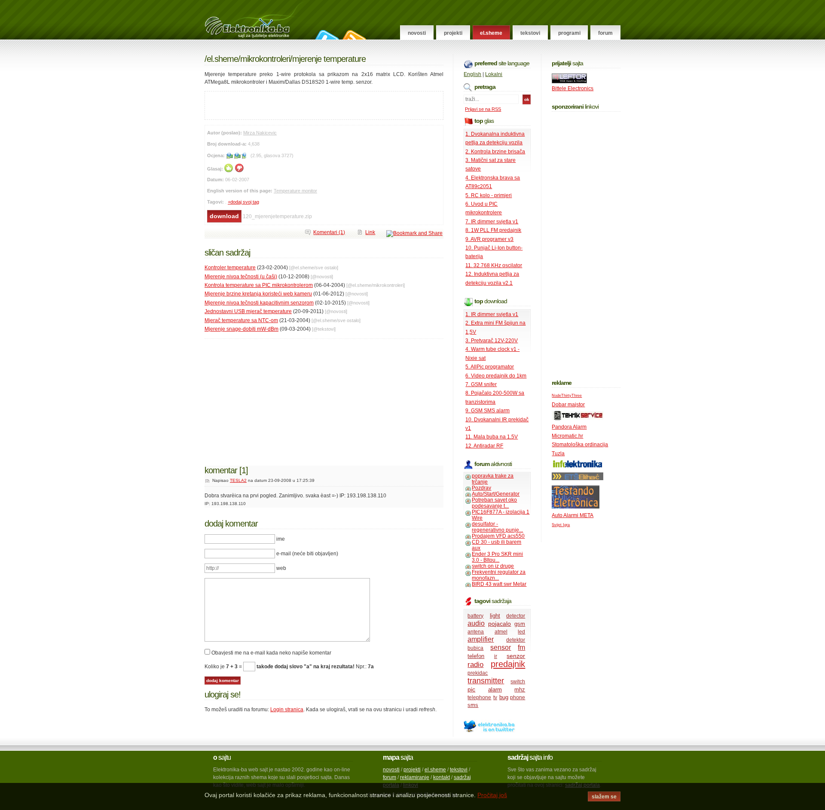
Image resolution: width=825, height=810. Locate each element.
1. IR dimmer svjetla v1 (491, 314)
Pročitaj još (492, 795)
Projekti (453, 33)
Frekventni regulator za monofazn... (499, 575)
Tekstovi (530, 33)
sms (473, 705)
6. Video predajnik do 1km (495, 376)
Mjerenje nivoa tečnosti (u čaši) (241, 277)
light (495, 615)
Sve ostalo (326, 267)
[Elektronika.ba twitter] (489, 731)
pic (471, 689)
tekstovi (459, 770)
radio (475, 665)
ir (495, 656)
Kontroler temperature (230, 268)
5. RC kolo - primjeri (488, 195)
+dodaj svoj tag (243, 201)
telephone (479, 697)
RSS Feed (353, 35)
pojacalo (499, 623)
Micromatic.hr (567, 436)
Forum (605, 33)
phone (517, 697)
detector (515, 616)
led (521, 632)
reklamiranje (414, 777)
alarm (495, 689)
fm (521, 647)
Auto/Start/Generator (495, 494)
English (472, 74)
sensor (500, 647)
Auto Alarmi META (572, 515)
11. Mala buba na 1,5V (491, 437)
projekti (412, 770)
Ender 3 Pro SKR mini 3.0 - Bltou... (497, 557)
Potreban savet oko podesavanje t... (494, 503)
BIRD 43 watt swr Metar (499, 584)
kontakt (441, 777)
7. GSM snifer (481, 384)
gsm (519, 624)
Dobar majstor (568, 405)
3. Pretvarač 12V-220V (491, 341)
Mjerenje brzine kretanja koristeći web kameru (258, 294)
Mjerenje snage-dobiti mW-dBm (241, 329)
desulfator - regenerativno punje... (497, 527)
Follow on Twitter (325, 35)
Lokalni (493, 74)
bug (503, 697)
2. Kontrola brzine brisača (495, 152)
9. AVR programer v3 (489, 239)
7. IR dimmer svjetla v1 (491, 222)
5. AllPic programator (489, 367)
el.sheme (435, 770)
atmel (501, 632)
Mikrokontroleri (265, 59)
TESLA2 (238, 480)
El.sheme (491, 33)
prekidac (478, 673)
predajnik (508, 664)
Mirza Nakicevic (260, 132)
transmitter (486, 680)
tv (495, 697)
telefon (476, 656)
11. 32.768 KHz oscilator (493, 265)
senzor (516, 655)
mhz (519, 689)
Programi (569, 33)
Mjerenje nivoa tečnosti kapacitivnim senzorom (259, 303)
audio (476, 623)
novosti (391, 770)
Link (370, 232)
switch (517, 682)
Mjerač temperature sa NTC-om (241, 320)
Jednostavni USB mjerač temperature (248, 311)
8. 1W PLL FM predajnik (493, 230)
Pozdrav (481, 488)
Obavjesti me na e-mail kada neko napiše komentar (271, 653)
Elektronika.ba (255, 20)
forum (389, 777)
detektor (515, 640)
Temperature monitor (295, 190)
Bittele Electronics (572, 88)
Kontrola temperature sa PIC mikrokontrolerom (259, 285)
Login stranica (286, 709)
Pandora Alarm (569, 427)
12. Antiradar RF (484, 446)
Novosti (417, 33)
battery (475, 616)
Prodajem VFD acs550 (498, 536)
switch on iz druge (493, 566)
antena (476, 632)
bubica (475, 648)
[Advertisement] (305, 104)
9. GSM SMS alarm (487, 411)
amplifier (481, 639)
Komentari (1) (329, 232)
